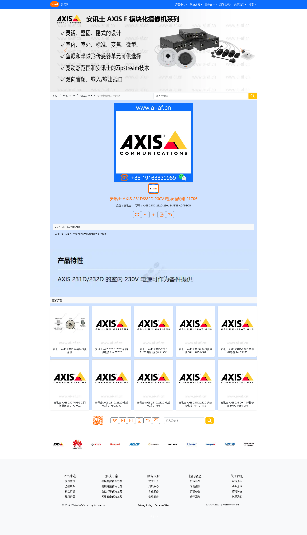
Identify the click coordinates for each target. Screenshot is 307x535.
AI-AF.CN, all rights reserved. (91, 505)
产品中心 (180, 4)
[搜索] (252, 96)
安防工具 (153, 481)
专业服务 (153, 491)
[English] (145, 214)
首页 (54, 95)
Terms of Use (162, 505)
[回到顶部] (156, 420)
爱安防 (65, 4)
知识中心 (153, 486)
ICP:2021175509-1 (213, 505)
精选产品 (70, 491)
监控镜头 (70, 486)
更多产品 (57, 300)
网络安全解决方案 (112, 496)
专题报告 (195, 486)
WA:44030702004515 (231, 505)
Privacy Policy (145, 505)
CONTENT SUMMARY (67, 227)
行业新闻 (195, 481)
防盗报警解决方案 (112, 491)
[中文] (153, 214)
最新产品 (70, 496)
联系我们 (237, 496)
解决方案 (195, 4)
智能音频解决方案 (112, 486)
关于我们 (239, 4)
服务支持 (210, 4)
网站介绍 (237, 481)
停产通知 (195, 496)
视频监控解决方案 (112, 481)
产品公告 (195, 491)
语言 (251, 4)
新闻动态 (224, 4)
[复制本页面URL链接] (162, 214)
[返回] (170, 214)
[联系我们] (137, 214)
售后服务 (153, 496)
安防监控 (85, 95)
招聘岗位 (237, 491)
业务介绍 (237, 486)
